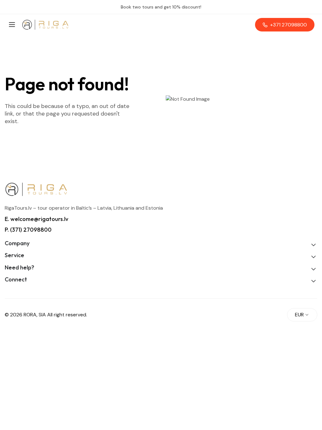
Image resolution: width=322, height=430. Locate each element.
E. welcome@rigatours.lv (36, 219)
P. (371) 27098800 (28, 229)
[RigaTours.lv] (45, 24)
